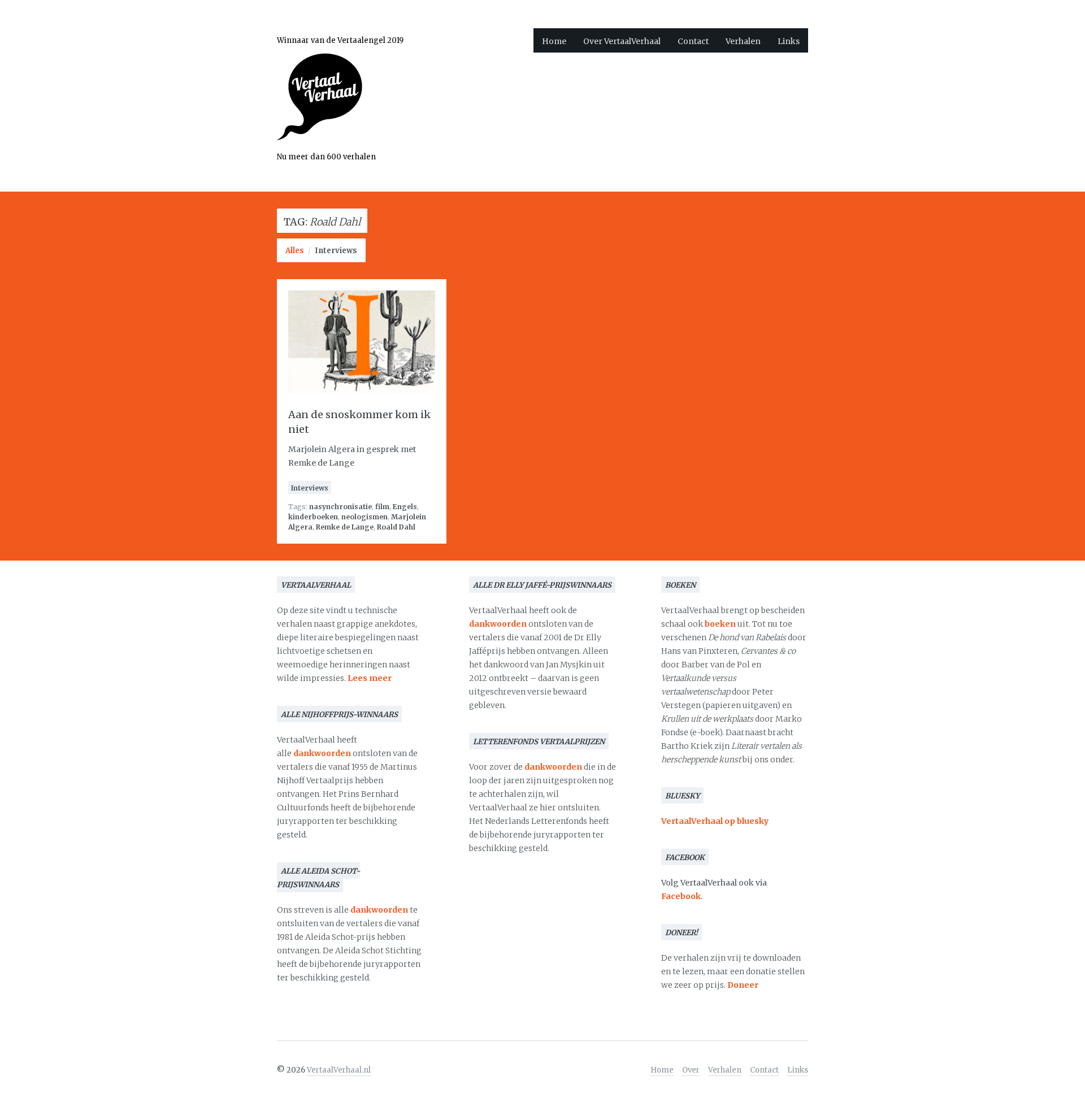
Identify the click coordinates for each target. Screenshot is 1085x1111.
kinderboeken (313, 517)
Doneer (742, 985)
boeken (720, 624)
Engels (405, 506)
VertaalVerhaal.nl (339, 1070)
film (382, 506)
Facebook (681, 896)
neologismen (364, 517)
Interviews (336, 250)
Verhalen (743, 41)
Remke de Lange (345, 527)
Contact (693, 41)
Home (554, 41)
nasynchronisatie (340, 506)
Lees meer (370, 678)
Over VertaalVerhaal (622, 41)
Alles (294, 250)
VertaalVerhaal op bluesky (715, 821)
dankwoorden (322, 753)
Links (789, 41)
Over (691, 1070)
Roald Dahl (396, 527)
